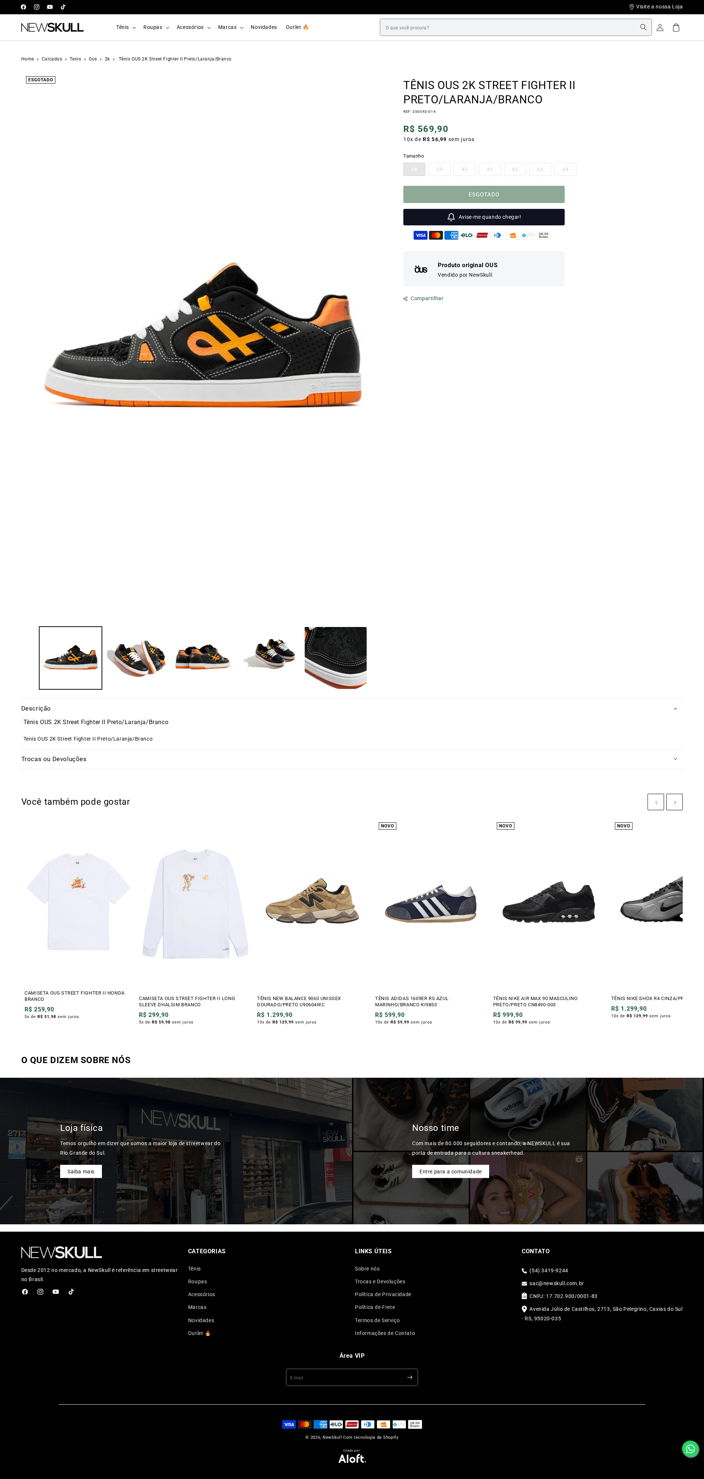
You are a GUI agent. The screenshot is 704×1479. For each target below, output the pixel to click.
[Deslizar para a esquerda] (29, 658)
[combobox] (516, 27)
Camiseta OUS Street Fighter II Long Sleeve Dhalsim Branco (187, 1001)
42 (519, 171)
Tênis (194, 1269)
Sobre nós (367, 1269)
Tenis (76, 59)
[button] (125, 27)
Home (27, 59)
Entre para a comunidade (450, 1171)
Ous (93, 59)
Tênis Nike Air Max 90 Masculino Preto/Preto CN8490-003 (535, 1001)
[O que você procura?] (643, 27)
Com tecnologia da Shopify (371, 1437)
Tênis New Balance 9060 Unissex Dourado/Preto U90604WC (299, 1001)
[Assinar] (410, 1377)
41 (494, 171)
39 (443, 171)
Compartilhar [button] (427, 298)
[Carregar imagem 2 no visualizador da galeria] (137, 658)
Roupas (197, 1281)
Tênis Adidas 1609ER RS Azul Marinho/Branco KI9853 (411, 1001)
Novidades (201, 1320)
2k (108, 59)
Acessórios (201, 1294)
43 (544, 171)
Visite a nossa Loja (659, 7)
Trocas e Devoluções (380, 1281)
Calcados (52, 59)
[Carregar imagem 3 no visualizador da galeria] (203, 658)
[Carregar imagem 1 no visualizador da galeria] (70, 658)
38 (418, 171)
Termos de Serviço (377, 1320)
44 (569, 171)
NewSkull (332, 1437)
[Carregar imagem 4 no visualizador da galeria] (269, 658)
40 (468, 171)
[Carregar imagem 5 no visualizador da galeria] (335, 658)
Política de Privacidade (383, 1294)
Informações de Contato (385, 1333)
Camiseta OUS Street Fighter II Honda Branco (75, 996)
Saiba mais (81, 1171)
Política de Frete (375, 1307)
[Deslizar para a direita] (377, 658)
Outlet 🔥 (199, 1333)
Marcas (197, 1307)
